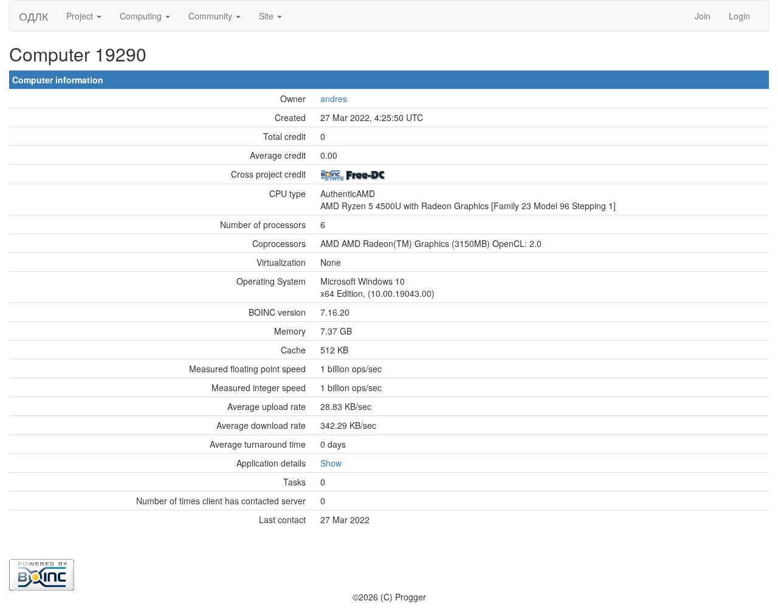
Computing (142, 16)
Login (739, 16)
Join (703, 16)
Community (211, 16)
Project (80, 16)
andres (333, 98)
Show (331, 463)
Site (267, 16)
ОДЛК (33, 16)
